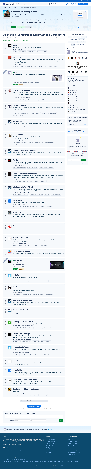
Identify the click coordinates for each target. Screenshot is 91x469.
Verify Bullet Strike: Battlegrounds (74, 27)
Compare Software (50, 441)
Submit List (48, 450)
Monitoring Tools (65, 461)
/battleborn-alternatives (10, 210)
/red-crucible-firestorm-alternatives (13, 308)
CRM (4, 461)
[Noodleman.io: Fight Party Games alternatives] (9, 389)
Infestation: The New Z (40, 21)
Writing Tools (45, 461)
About (25, 450)
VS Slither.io (73, 94)
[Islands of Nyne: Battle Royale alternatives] (9, 151)
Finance (72, 461)
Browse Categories (50, 439)
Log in (6, 420)
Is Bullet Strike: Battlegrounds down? (77, 131)
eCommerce (35, 461)
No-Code (7, 459)
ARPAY (24, 23)
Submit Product (83, 4)
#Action (10, 40)
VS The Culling (73, 90)
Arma (22, 21)
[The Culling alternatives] (9, 160)
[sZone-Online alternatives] (9, 135)
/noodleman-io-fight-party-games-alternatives (15, 387)
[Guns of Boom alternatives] (9, 226)
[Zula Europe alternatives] (9, 287)
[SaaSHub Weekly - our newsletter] (49, 3)
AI (3, 459)
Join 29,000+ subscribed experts (77, 163)
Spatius (76, 143)
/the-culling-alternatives (10, 158)
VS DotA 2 (72, 103)
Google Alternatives (72, 443)
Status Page (28, 27)
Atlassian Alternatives (73, 445)
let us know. (83, 124)
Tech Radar (70, 439)
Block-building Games (73, 41)
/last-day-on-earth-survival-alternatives (14, 320)
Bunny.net (31, 465)
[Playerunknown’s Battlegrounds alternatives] (9, 174)
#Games (5, 40)
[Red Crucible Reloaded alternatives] (9, 251)
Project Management (55, 461)
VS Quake (72, 111)
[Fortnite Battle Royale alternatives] (9, 347)
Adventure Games (73, 39)
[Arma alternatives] (9, 45)
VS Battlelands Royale (75, 101)
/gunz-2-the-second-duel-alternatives (13, 298)
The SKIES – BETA (32, 23)
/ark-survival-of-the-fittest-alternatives (13, 185)
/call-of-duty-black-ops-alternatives (13, 332)
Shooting (82, 44)
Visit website (15, 269)
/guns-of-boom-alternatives (11, 224)
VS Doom (72, 105)
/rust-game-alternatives (10, 55)
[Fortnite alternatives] (9, 275)
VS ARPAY (72, 86)
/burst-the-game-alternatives (11, 119)
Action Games (76, 37)
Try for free (15, 84)
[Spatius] (9, 72)
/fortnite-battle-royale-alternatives (12, 345)
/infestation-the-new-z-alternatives (12, 88)
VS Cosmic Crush (74, 98)
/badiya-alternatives (9, 359)
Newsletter (48, 452)
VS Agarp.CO (73, 96)
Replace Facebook (72, 441)
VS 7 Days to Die (74, 92)
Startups (19, 0)
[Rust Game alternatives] (9, 57)
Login (87, 0)
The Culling (43, 23)
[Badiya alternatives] (9, 361)
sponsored (50, 429)
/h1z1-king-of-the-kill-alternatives (12, 236)
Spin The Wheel (45, 465)
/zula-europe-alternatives (10, 285)
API (29, 450)
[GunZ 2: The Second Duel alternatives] (9, 301)
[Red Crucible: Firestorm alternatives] (9, 310)
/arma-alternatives (8, 43)
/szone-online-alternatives (10, 133)
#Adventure (16, 40)
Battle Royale (81, 39)
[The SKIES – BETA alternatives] (9, 106)
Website (14, 27)
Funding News (49, 448)
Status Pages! (49, 445)
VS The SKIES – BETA (75, 88)
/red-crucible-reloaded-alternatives (13, 249)
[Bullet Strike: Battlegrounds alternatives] (6, 13)
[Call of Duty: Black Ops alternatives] (9, 334)
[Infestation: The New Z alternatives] (9, 91)
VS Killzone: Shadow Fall (76, 107)
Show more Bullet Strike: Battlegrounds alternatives (34, 401)
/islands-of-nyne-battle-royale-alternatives (14, 149)
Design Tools (23, 459)
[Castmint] (9, 261)
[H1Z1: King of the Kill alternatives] (9, 238)
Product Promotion (8, 450)
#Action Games (24, 40)
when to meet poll (60, 465)
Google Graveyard (72, 450)
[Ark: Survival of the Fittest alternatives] (9, 187)
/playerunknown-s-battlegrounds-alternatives (15, 172)
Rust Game (27, 21)
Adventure (83, 37)
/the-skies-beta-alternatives (11, 104)
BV (10, 370)
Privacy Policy (12, 465)
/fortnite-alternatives (9, 273)
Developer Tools (15, 459)
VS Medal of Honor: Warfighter (77, 109)
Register (82, 0)
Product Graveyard (72, 448)
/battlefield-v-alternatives (10, 368)
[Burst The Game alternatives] (9, 121)
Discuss (21, 450)
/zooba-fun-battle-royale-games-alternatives (15, 378)
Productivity (16, 461)
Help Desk (8, 461)
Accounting (28, 461)
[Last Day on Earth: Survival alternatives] (9, 322)
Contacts (16, 450)
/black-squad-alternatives (10, 199)
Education (77, 461)
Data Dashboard (82, 41)
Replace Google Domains (74, 452)
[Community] (52, 3)
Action (70, 37)
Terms (18, 465)
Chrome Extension (50, 443)
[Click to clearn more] (45, 429)
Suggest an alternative (33, 406)
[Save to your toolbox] (6, 18)
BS (10, 201)
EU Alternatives (71, 454)
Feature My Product (72, 4)
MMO (77, 44)
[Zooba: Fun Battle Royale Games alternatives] (9, 380)
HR (40, 461)
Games (73, 44)
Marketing (22, 461)
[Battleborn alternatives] (9, 212)
